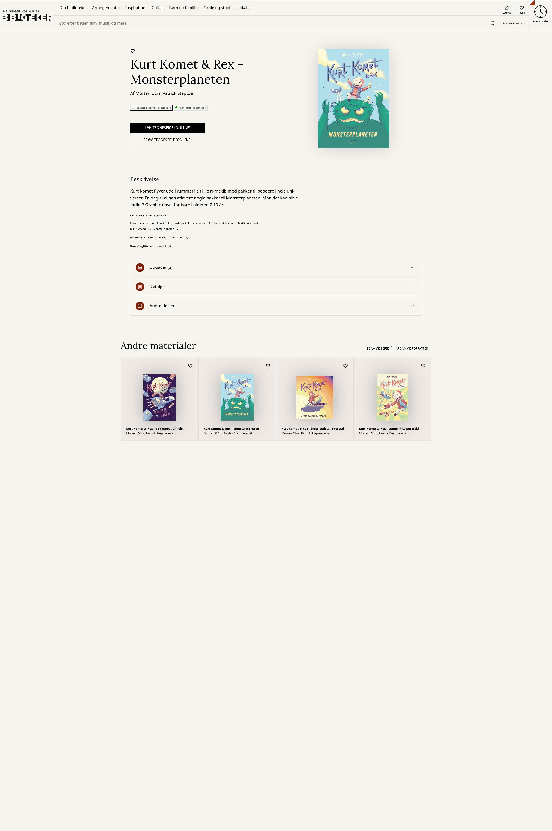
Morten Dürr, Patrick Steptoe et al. (150, 433)
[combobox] (276, 23)
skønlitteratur (165, 246)
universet (164, 238)
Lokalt (243, 8)
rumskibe (177, 238)
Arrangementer (106, 8)
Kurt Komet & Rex (159, 216)
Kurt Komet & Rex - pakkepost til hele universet (179, 223)
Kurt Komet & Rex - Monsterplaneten (152, 229)
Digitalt (157, 8)
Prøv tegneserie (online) (167, 140)
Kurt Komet (150, 238)
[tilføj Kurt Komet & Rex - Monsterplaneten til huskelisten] (132, 50)
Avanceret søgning (514, 23)
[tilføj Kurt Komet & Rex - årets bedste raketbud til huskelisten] (345, 366)
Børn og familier (184, 8)
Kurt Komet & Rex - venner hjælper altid (389, 428)
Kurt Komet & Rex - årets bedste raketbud (233, 223)
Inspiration (135, 8)
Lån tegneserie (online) (167, 127)
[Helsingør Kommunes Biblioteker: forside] (27, 15)
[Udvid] (178, 229)
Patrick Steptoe (178, 93)
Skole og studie (218, 8)
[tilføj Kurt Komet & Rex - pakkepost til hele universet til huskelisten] (190, 366)
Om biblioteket (73, 8)
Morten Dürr (148, 93)
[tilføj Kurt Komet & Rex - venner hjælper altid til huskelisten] (423, 366)
